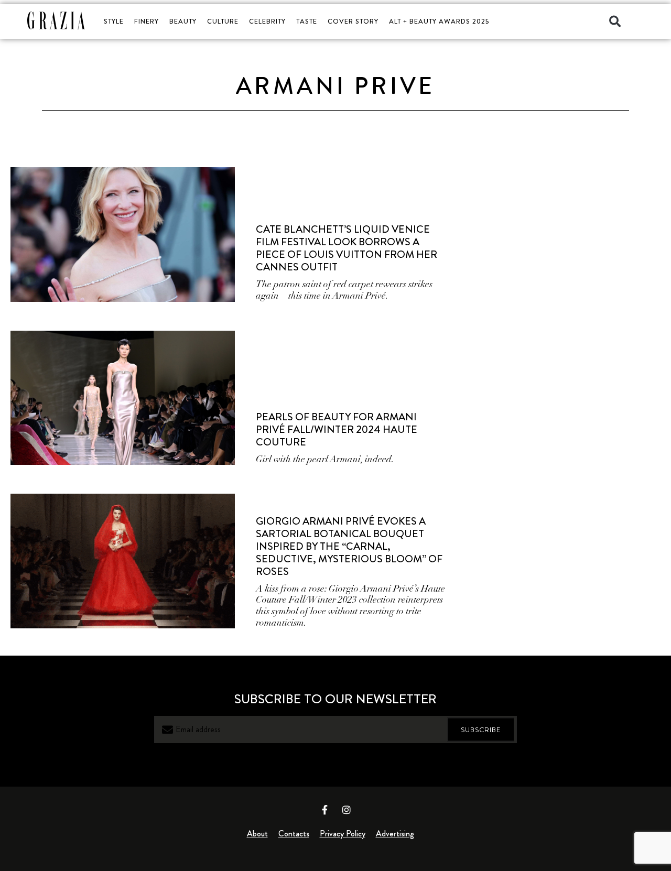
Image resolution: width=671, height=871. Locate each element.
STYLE (114, 21)
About (257, 834)
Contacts (293, 834)
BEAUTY (183, 21)
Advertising (395, 834)
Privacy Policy (342, 834)
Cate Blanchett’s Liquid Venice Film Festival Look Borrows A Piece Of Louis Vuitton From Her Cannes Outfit (346, 248)
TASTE (306, 21)
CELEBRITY (267, 21)
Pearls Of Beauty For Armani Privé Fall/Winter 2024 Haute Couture (336, 429)
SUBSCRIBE (481, 730)
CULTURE (223, 21)
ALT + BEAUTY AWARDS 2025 (439, 21)
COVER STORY (353, 21)
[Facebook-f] (325, 809)
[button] (615, 21)
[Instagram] (346, 809)
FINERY (146, 21)
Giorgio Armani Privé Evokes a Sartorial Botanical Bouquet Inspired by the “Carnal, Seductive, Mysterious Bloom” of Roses (349, 546)
